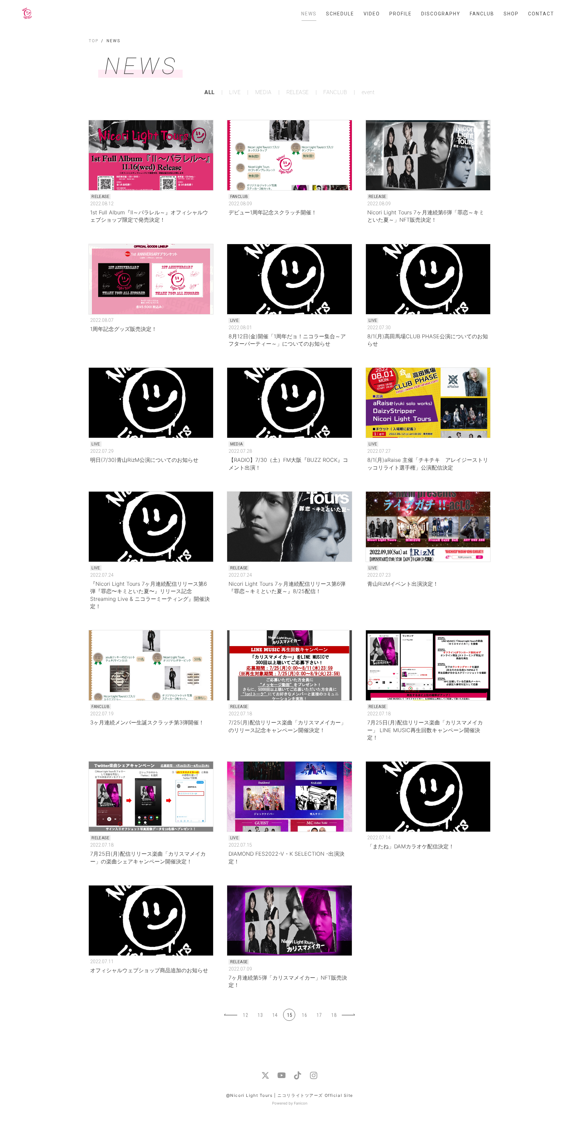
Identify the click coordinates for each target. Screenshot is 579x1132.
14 (275, 1015)
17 (319, 1015)
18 (334, 1015)
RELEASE (297, 92)
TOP (94, 41)
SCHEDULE (340, 13)
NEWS (309, 13)
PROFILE (400, 13)
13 (260, 1015)
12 (245, 1015)
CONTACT (541, 13)
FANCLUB (482, 13)
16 (304, 1015)
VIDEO (372, 13)
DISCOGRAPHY (440, 13)
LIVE (235, 92)
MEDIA (263, 92)
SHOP (511, 13)
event (368, 92)
